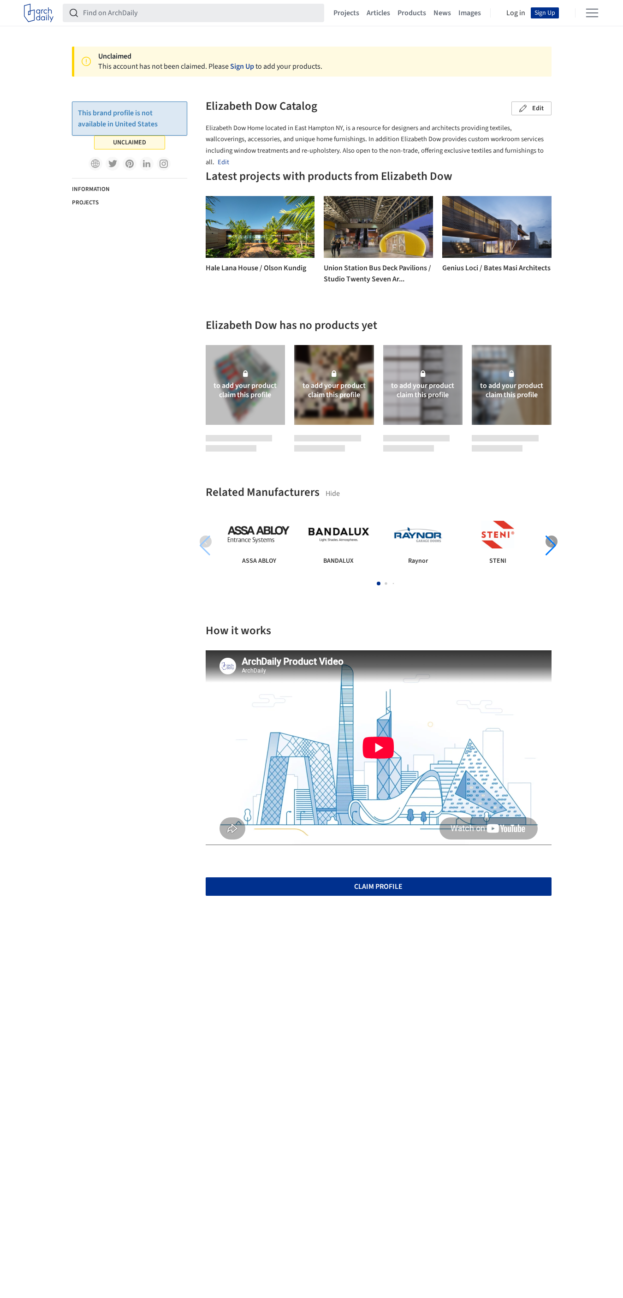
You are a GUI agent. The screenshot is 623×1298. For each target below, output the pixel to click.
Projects (346, 13)
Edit (538, 108)
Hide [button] (333, 493)
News (442, 13)
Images (469, 13)
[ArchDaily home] (38, 13)
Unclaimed (129, 142)
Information (91, 189)
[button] (95, 164)
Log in (515, 13)
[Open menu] (592, 13)
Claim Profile (378, 886)
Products (412, 13)
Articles (378, 13)
